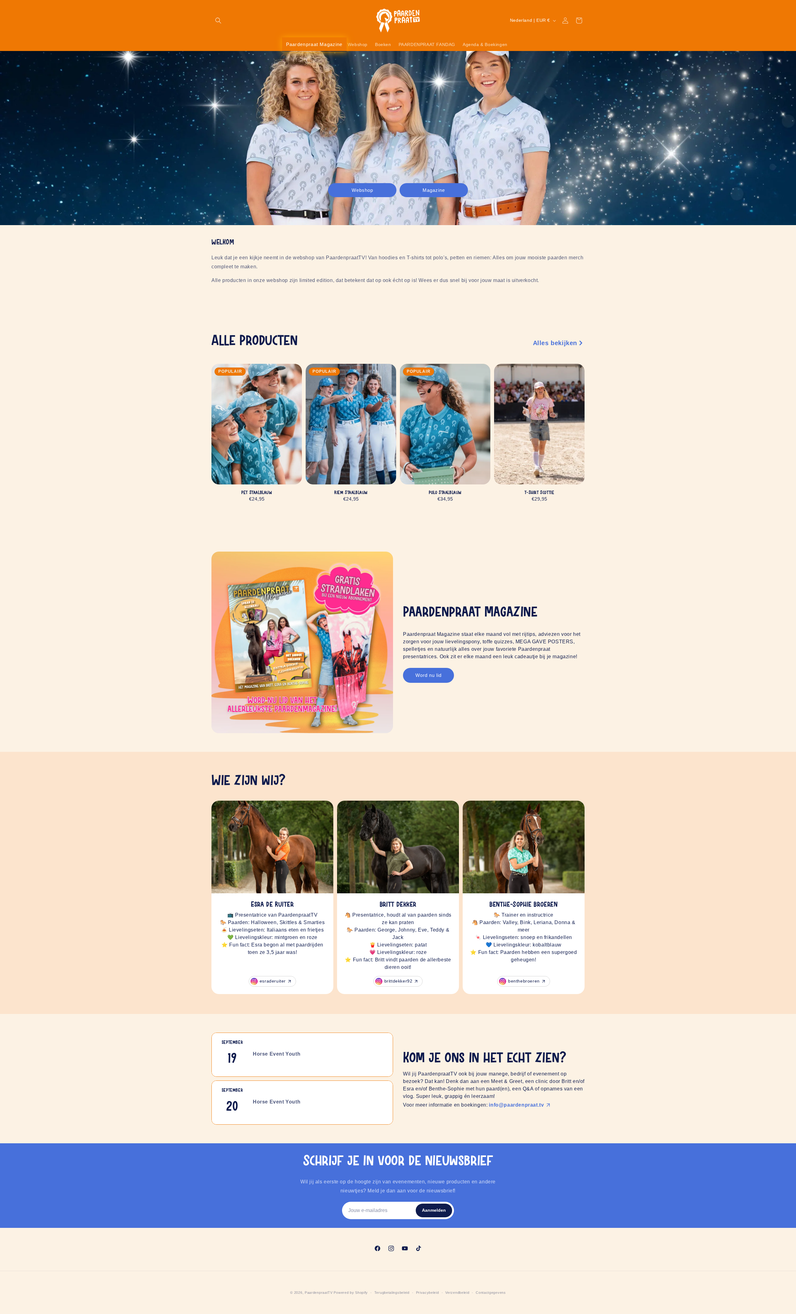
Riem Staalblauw (351, 492)
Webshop (362, 189)
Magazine (434, 189)
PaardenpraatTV (319, 1292)
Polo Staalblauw (445, 492)
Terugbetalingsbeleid (392, 1292)
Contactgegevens (491, 1292)
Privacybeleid (427, 1292)
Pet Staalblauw (256, 492)
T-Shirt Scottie (539, 492)
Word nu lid (428, 675)
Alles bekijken (555, 343)
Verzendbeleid (457, 1292)
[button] (218, 20)
